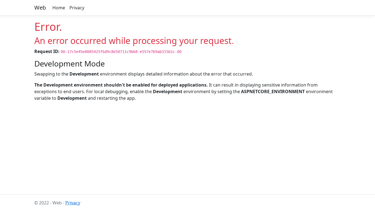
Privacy (76, 8)
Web (40, 7)
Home (58, 8)
